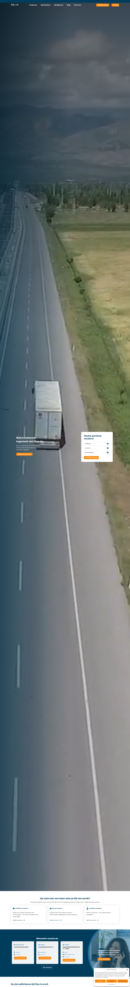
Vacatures (33, 5)
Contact (115, 5)
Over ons (77, 5)
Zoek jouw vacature (92, 458)
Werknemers (45, 5)
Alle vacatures (47, 967)
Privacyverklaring (111, 984)
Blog (68, 5)
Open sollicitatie (104, 959)
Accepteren (100, 981)
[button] (127, 969)
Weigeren (111, 981)
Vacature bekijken (20, 958)
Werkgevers (58, 5)
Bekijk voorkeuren (123, 981)
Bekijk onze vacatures (24, 454)
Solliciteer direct (103, 5)
